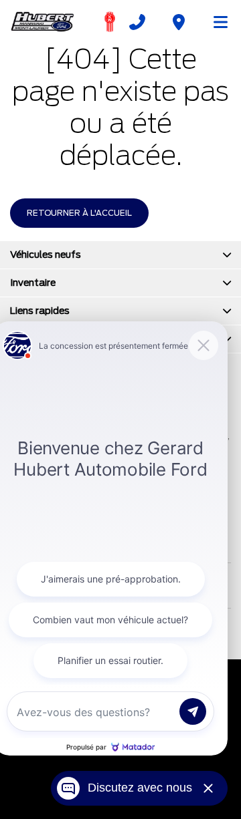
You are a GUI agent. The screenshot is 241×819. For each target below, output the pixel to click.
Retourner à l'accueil (79, 213)
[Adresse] (178, 22)
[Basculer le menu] (214, 22)
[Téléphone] (137, 22)
